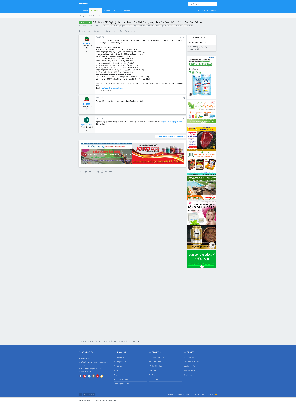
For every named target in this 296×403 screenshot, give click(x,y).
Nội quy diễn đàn (155, 366)
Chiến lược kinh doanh (122, 384)
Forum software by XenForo (99, 400)
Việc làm (117, 370)
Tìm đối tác (118, 366)
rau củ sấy (178, 26)
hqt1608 (83, 26)
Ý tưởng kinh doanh (121, 362)
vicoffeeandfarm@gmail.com (112, 88)
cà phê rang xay (139, 26)
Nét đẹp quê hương (121, 379)
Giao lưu (117, 375)
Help (203, 394)
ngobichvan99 (86, 125)
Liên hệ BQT (153, 379)
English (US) (90, 394)
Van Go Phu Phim (190, 366)
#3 (184, 119)
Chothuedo (188, 375)
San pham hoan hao (191, 362)
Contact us (172, 394)
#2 (184, 98)
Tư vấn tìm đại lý (120, 357)
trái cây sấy (188, 26)
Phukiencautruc (189, 370)
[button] (117, 10)
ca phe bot (114, 26)
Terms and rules (183, 394)
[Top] (212, 394)
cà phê (105, 26)
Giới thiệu (152, 370)
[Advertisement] (201, 303)
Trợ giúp (152, 375)
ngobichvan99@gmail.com (172, 122)
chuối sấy (150, 26)
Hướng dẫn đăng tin (156, 357)
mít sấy (170, 26)
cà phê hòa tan (125, 26)
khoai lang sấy (161, 26)
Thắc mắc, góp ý (155, 362)
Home (208, 394)
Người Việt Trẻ (189, 357)
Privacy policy (195, 394)
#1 (184, 37)
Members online (198, 37)
